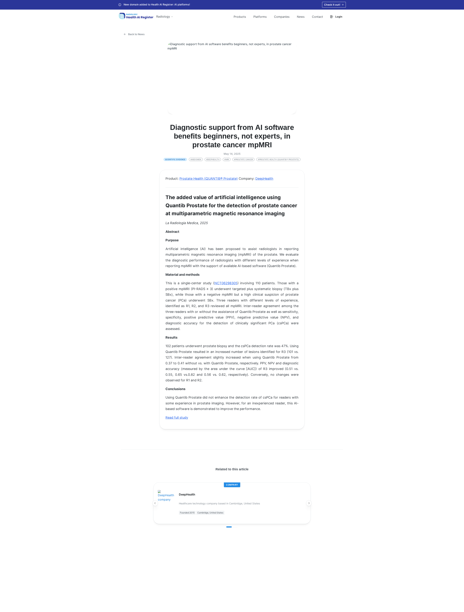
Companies (281, 16)
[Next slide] (309, 503)
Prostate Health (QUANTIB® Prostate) (208, 178)
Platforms (260, 16)
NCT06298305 (225, 283)
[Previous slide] (155, 503)
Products (240, 16)
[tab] (229, 527)
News (300, 16)
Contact (317, 16)
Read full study (176, 417)
